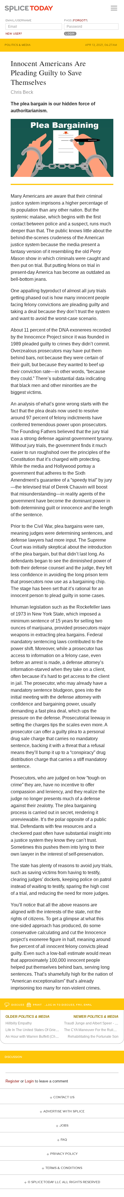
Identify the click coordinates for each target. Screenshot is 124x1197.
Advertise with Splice (63, 1111)
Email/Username (18, 20)
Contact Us (63, 1097)
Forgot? (80, 20)
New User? (13, 33)
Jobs (63, 1125)
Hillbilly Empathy (18, 1023)
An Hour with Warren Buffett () (39, 1037)
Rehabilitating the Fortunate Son (93, 1037)
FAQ (64, 1140)
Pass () (76, 20)
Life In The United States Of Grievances (36, 1030)
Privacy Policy (64, 1154)
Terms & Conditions (63, 1168)
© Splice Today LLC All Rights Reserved (64, 1182)
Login (29, 1081)
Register (12, 1081)
